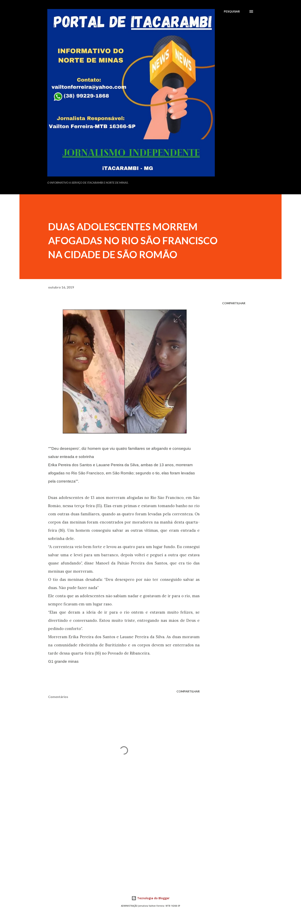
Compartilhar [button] (233, 303)
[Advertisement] (117, 833)
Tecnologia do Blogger (153, 898)
